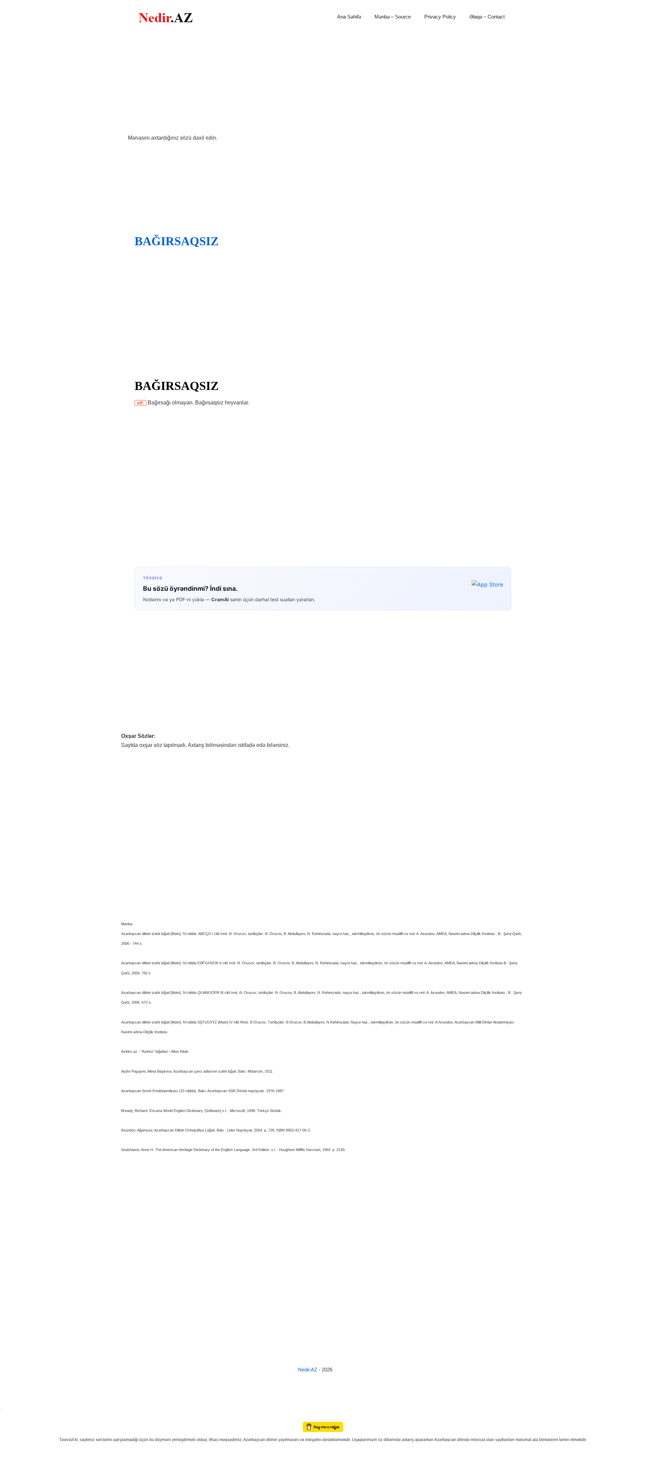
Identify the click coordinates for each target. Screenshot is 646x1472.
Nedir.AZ (308, 1369)
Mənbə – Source (392, 17)
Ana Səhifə (349, 17)
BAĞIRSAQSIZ (177, 241)
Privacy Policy (440, 17)
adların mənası (11, 1417)
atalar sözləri (11, 1407)
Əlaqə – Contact (487, 17)
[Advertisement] (323, 83)
